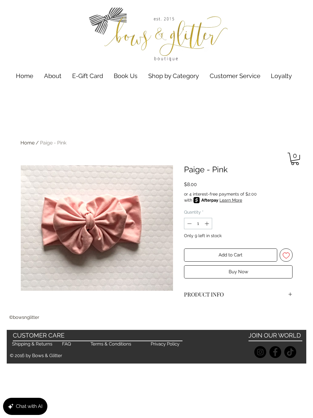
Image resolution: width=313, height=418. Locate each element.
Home (27, 143)
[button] (173, 76)
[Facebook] (275, 352)
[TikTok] (290, 352)
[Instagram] (260, 352)
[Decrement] (189, 223)
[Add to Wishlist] (286, 255)
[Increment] (207, 223)
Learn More (230, 200)
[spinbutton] (198, 223)
